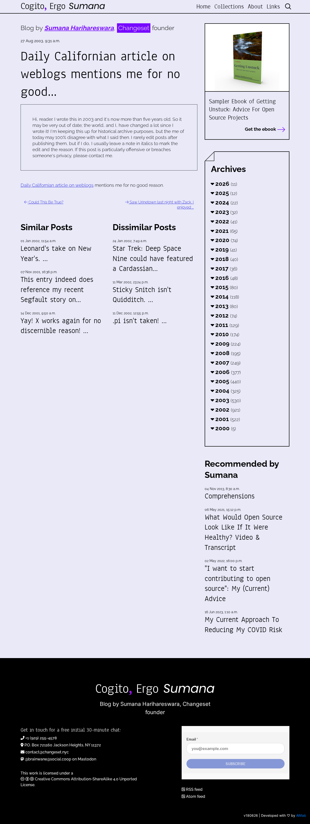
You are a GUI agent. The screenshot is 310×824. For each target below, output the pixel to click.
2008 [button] (227, 353)
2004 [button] (227, 390)
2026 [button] (225, 183)
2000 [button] (225, 428)
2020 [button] (226, 240)
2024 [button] (226, 202)
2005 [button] (227, 381)
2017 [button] (225, 268)
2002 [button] (227, 409)
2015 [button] (226, 287)
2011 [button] (226, 324)
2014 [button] (226, 296)
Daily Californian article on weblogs (57, 185)
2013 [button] (226, 306)
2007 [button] (227, 362)
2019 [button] (225, 249)
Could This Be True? (45, 202)
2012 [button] (225, 315)
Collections (229, 6)
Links (273, 6)
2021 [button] (226, 230)
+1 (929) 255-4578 (41, 738)
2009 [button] (227, 343)
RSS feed (193, 789)
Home (203, 6)
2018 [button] (226, 258)
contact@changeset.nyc (47, 752)
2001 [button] (227, 419)
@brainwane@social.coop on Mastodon (60, 759)
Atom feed (195, 796)
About (255, 6)
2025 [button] (225, 192)
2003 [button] (227, 400)
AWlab (301, 815)
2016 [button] (226, 277)
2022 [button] (225, 221)
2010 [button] (226, 334)
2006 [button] (227, 371)
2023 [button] (226, 211)
